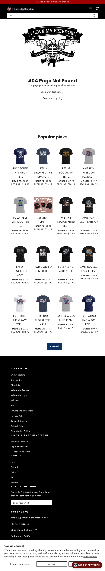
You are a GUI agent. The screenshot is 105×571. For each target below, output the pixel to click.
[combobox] (52, 15)
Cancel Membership (20, 451)
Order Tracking (18, 374)
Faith (13, 472)
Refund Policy (17, 426)
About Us (15, 385)
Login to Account (19, 446)
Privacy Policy (90, 556)
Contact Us (16, 380)
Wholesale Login (19, 395)
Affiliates (15, 400)
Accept (51, 564)
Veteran (14, 482)
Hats (13, 462)
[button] (87, 565)
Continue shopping (52, 98)
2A (12, 477)
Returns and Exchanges (22, 410)
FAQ (13, 405)
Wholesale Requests (20, 390)
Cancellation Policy (20, 431)
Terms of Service (19, 421)
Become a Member (20, 441)
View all (54, 346)
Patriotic (15, 467)
